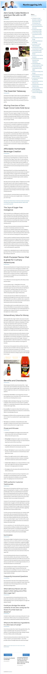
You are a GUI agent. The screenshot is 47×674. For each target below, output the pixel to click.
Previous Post (8, 654)
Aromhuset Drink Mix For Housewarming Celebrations (37, 60)
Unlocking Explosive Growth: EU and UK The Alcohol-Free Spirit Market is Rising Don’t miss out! (23, 660)
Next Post (26, 654)
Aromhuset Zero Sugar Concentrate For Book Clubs (37, 34)
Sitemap (34, 97)
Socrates (10, 671)
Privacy (33, 96)
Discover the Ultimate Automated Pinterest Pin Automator (37, 26)
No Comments (6, 661)
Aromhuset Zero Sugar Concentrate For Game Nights (37, 68)
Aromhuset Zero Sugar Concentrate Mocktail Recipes (37, 52)
